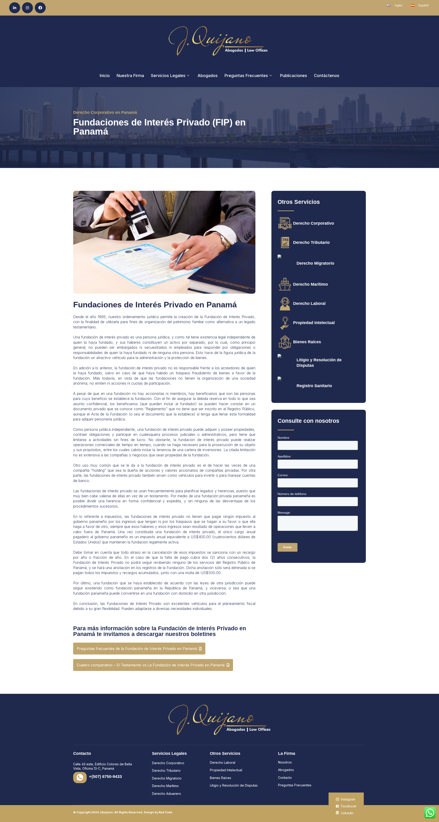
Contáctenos (326, 75)
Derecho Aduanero (166, 793)
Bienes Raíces (307, 342)
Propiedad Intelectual (314, 322)
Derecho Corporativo (313, 223)
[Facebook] (40, 7)
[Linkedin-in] (14, 7)
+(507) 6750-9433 (105, 776)
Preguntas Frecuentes (246, 75)
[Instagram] (27, 7)
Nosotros (285, 762)
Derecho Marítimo (310, 284)
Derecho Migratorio (315, 263)
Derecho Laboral (309, 303)
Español (423, 5)
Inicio (105, 75)
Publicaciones (293, 75)
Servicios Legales (168, 75)
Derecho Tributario (311, 242)
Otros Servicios (225, 753)
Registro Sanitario (314, 385)
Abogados (208, 75)
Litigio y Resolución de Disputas (234, 785)
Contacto (285, 777)
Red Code (165, 812)
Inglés (398, 5)
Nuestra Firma (130, 75)
